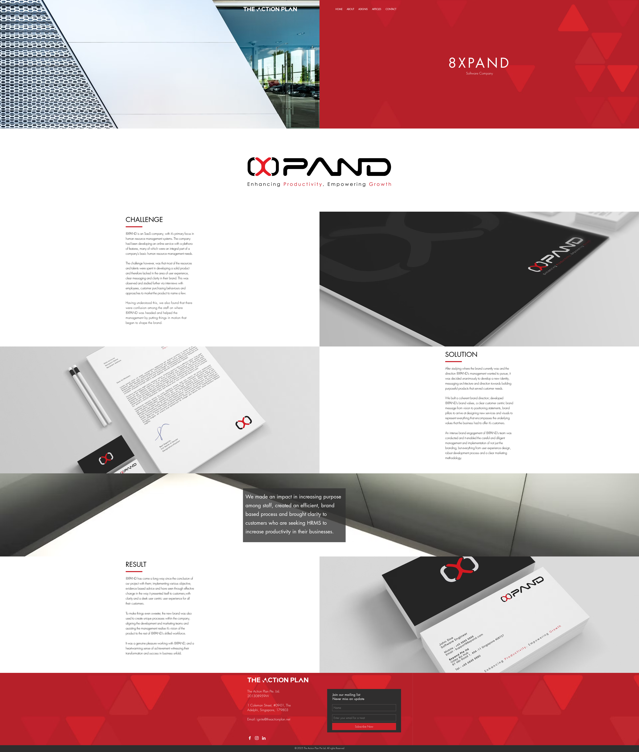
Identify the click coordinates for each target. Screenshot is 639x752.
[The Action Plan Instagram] (256, 738)
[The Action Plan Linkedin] (263, 738)
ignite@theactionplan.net (273, 719)
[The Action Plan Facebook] (249, 738)
